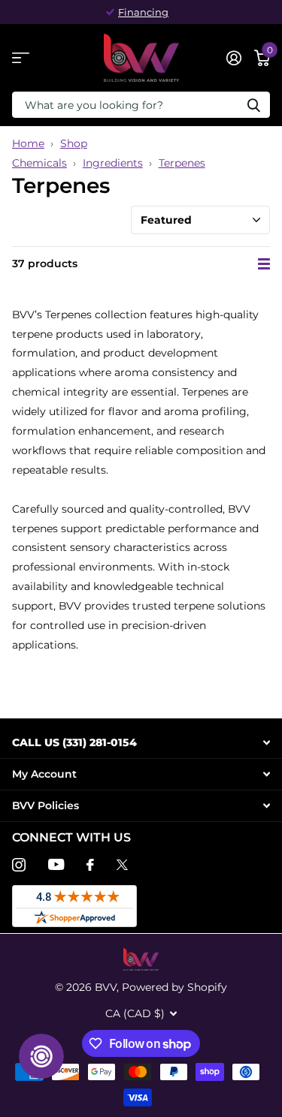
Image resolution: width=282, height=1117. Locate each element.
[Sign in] (233, 58)
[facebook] (90, 865)
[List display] (264, 263)
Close (141, 742)
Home (28, 143)
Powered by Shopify (174, 987)
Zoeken (253, 105)
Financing (143, 12)
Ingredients (113, 163)
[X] (122, 865)
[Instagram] (19, 865)
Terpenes (182, 163)
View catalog (20, 58)
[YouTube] (56, 864)
